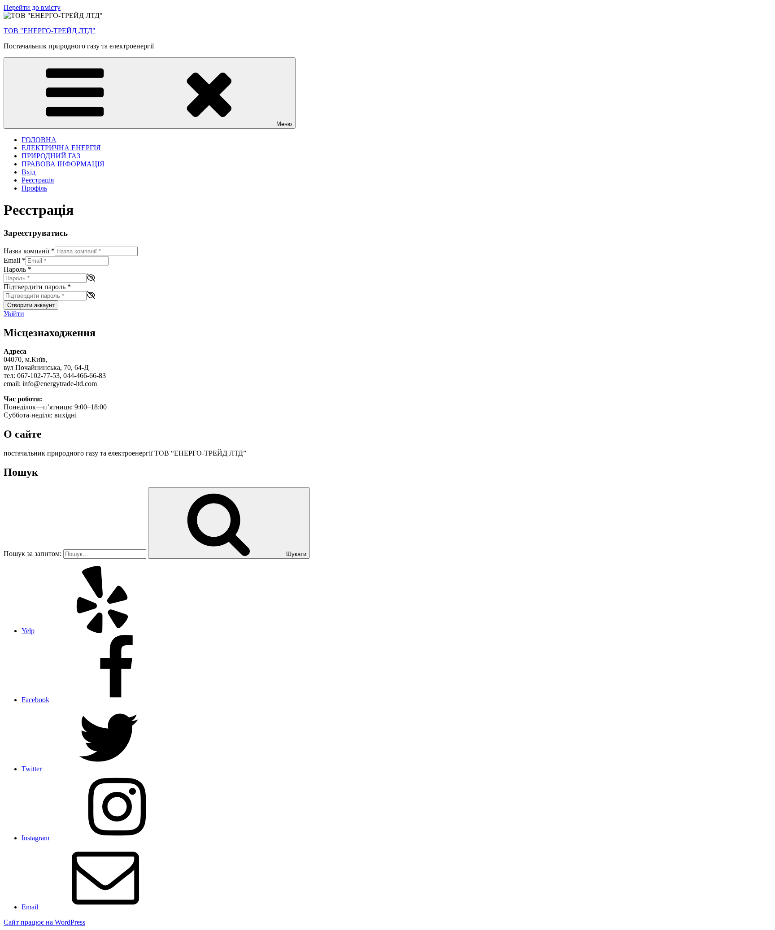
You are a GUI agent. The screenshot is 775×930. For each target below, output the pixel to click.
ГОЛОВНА (39, 139)
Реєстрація (38, 180)
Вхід (28, 172)
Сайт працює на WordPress (44, 922)
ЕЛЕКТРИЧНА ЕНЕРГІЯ (61, 148)
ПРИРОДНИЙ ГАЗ (51, 156)
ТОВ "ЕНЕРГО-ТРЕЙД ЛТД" (50, 31)
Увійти (14, 313)
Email (15, 260)
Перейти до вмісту (32, 7)
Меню (284, 124)
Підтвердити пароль (37, 287)
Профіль (34, 188)
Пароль (17, 269)
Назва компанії (29, 251)
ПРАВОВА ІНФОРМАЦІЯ (63, 164)
